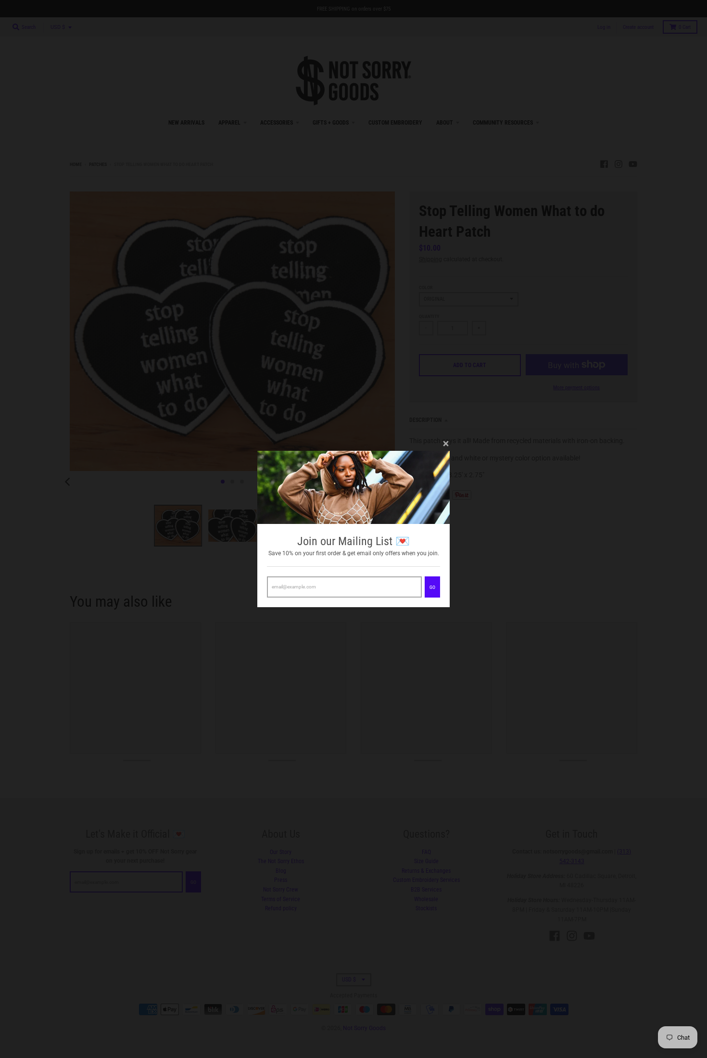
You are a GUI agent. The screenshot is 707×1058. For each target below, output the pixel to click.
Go (432, 587)
